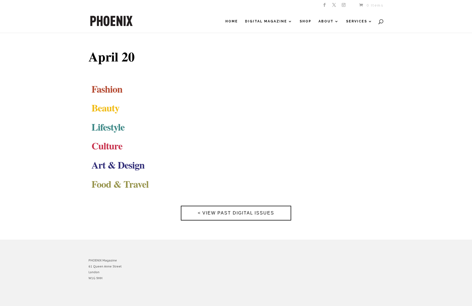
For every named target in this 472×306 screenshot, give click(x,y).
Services (356, 21)
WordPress (148, 297)
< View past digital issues (236, 213)
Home (231, 21)
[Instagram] (344, 6)
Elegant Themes (114, 297)
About (326, 21)
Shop (305, 21)
